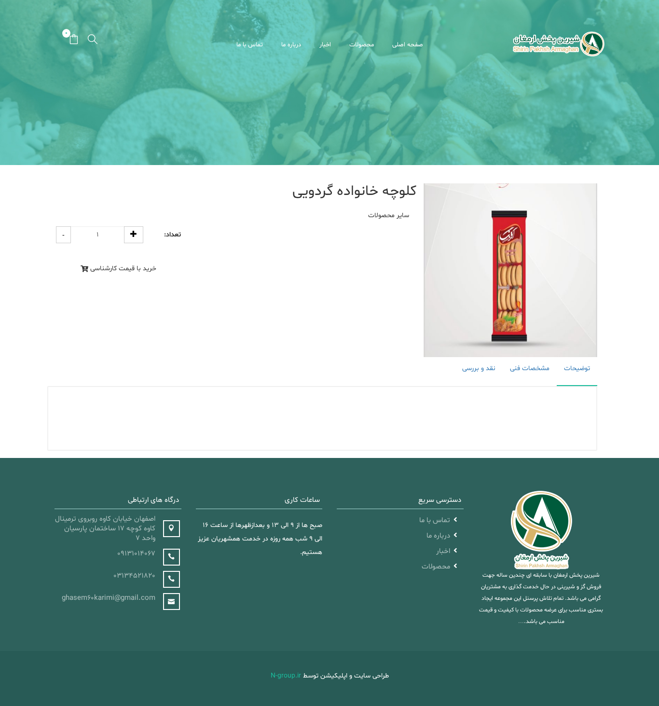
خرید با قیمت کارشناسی (123, 268)
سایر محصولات (388, 215)
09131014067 (136, 554)
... (521, 621)
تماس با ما (249, 45)
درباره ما (291, 45)
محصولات (361, 45)
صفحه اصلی (407, 45)
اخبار (325, 45)
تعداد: (172, 235)
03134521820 (134, 576)
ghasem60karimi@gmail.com (108, 598)
